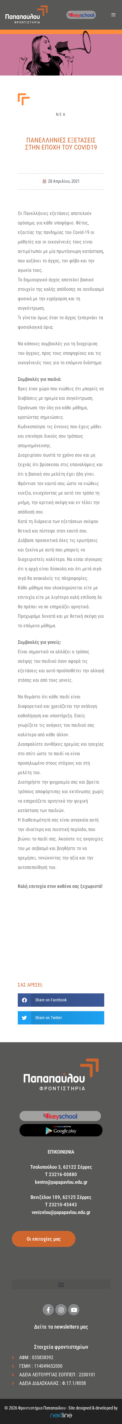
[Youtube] (73, 1309)
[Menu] (114, 15)
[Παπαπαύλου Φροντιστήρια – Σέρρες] (26, 15)
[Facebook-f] (48, 1309)
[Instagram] (61, 1309)
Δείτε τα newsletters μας (61, 1327)
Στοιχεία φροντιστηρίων (61, 1347)
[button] (61, 1000)
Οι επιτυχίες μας (44, 1239)
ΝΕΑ (61, 114)
